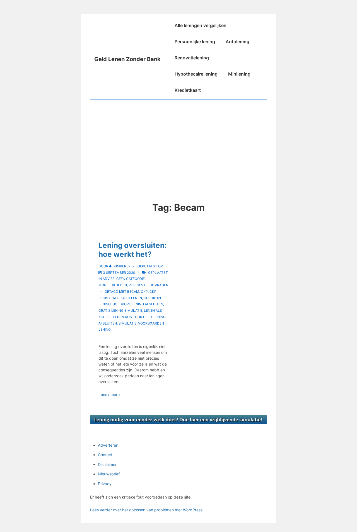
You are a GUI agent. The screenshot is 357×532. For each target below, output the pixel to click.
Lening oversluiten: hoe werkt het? (132, 250)
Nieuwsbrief (109, 473)
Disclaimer (107, 464)
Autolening (237, 41)
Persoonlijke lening (195, 41)
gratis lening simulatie (120, 310)
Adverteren (108, 445)
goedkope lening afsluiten (137, 304)
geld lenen (131, 298)
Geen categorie (130, 279)
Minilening (239, 74)
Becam (133, 291)
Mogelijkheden (112, 285)
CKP (144, 291)
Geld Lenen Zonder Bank (127, 59)
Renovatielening (192, 58)
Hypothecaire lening (196, 74)
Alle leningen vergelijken (200, 25)
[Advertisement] (178, 142)
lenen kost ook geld (132, 317)
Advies (109, 279)
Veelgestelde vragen (148, 285)
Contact (105, 454)
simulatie (127, 323)
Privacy (105, 483)
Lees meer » (109, 394)
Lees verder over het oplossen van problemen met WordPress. (147, 509)
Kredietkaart (188, 90)
